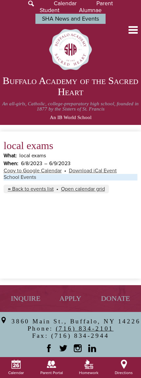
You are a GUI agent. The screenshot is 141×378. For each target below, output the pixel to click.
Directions (124, 372)
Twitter (63, 348)
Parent (104, 3)
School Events (20, 177)
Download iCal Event (93, 170)
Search (31, 4)
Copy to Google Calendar (33, 170)
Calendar (65, 3)
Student (49, 10)
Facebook (49, 348)
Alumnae (90, 10)
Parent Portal (51, 372)
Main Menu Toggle (133, 30)
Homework (88, 372)
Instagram (78, 348)
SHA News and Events (70, 18)
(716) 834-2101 (85, 328)
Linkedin (92, 348)
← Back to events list (31, 189)
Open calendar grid (83, 189)
